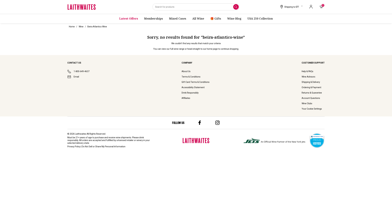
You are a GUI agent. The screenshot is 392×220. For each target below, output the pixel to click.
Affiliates (186, 98)
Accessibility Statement (193, 87)
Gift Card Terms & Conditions (195, 82)
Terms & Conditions (191, 76)
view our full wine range (173, 49)
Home (72, 26)
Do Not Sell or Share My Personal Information (103, 146)
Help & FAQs (307, 71)
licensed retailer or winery (130, 140)
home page (212, 49)
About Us (186, 71)
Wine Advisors (308, 76)
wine (81, 26)
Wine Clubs (307, 103)
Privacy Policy (74, 146)
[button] (291, 7)
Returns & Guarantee (312, 93)
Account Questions (311, 98)
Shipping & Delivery (311, 82)
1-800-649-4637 (81, 71)
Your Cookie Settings (312, 109)
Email (76, 76)
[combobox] (196, 6)
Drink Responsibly (190, 93)
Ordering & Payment (311, 87)
